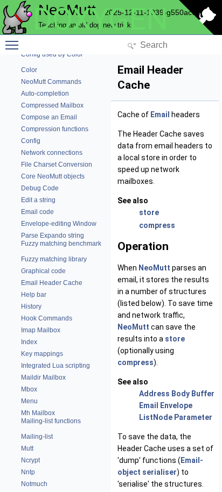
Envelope (176, 405)
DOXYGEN (100, 19)
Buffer (202, 393)
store (149, 212)
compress (157, 225)
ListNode (155, 417)
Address (154, 393)
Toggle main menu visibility (14, 44)
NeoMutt (154, 267)
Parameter (193, 417)
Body (180, 393)
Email (160, 114)
